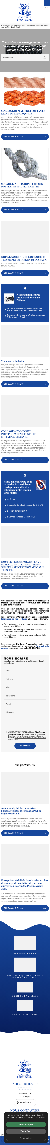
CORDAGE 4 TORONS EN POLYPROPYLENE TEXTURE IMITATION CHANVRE (18, 434)
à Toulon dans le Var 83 (15, 511)
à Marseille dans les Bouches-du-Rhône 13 (23, 505)
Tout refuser (26, 1131)
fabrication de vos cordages (14, 619)
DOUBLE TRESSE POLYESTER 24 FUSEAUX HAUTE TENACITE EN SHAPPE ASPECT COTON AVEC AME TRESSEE (22, 566)
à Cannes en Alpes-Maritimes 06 (19, 517)
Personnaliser (26, 1138)
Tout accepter (26, 1124)
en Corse (9, 499)
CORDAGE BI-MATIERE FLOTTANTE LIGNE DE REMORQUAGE (23, 112)
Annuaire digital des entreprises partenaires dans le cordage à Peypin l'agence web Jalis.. (21, 811)
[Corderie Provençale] (25, 11)
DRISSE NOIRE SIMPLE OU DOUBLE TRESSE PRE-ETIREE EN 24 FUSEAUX (24, 258)
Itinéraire (26, 1102)
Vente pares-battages (12, 361)
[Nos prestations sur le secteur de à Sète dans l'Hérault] (9, 298)
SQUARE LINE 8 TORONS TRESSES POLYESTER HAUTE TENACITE (22, 185)
